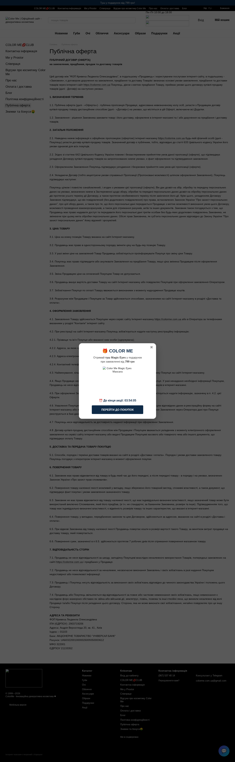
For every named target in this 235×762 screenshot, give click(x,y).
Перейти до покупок (117, 409)
